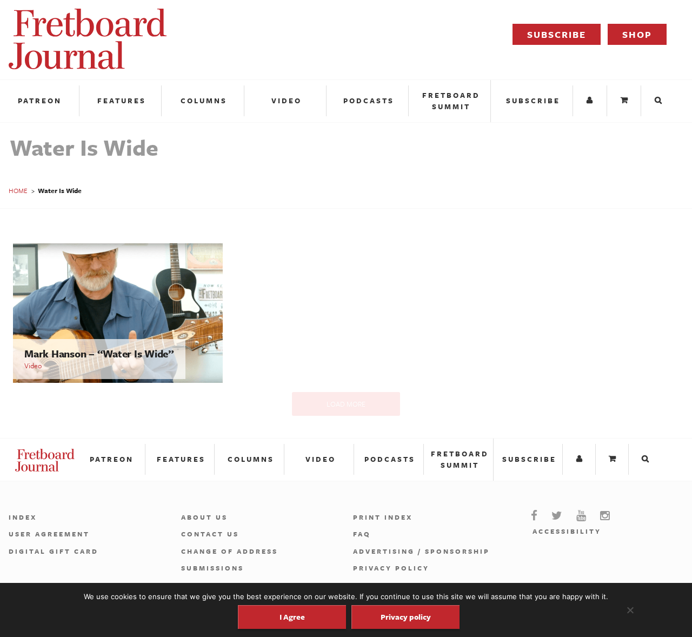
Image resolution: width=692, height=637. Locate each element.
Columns (204, 100)
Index (23, 517)
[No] (630, 610)
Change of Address (229, 551)
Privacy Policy (391, 568)
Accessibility (567, 531)
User (591, 100)
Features (121, 100)
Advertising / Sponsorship (421, 551)
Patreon (40, 100)
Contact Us (210, 534)
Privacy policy (406, 616)
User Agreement (49, 534)
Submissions (212, 568)
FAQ (362, 534)
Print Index (382, 517)
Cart (625, 100)
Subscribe (556, 34)
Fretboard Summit (451, 101)
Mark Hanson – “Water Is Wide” (99, 353)
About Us (204, 517)
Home (18, 190)
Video (286, 100)
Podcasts (368, 100)
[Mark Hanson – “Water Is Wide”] (118, 380)
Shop (637, 34)
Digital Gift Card (53, 551)
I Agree (292, 616)
